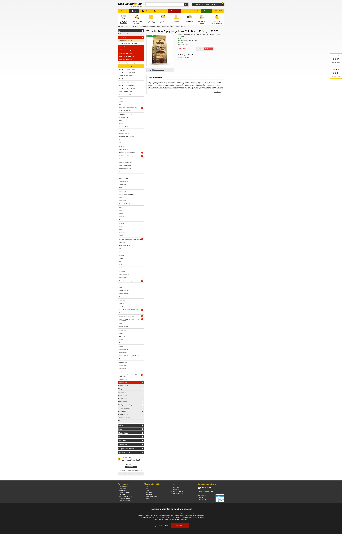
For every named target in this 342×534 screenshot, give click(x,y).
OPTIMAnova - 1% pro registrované (128, 309)
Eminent (121, 213)
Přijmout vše (179, 525)
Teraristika (122, 441)
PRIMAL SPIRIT (123, 327)
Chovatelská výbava (178, 493)
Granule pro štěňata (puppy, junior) (151, 26)
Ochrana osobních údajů (125, 498)
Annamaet (122, 130)
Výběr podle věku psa (124, 46)
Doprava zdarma (137, 21)
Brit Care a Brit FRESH (125, 168)
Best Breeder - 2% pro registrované (128, 155)
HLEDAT (186, 4)
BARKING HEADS (124, 149)
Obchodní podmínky (124, 492)
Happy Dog (122, 242)
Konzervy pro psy (122, 398)
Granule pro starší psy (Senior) (127, 72)
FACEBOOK (202, 497)
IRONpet (121, 255)
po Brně (202, 23)
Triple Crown (122, 368)
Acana (121, 101)
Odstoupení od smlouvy (125, 500)
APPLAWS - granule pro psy (126, 136)
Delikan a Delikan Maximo (126, 204)
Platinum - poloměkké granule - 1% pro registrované (129, 320)
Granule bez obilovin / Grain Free (127, 82)
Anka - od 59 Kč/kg (124, 127)
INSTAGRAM (202, 499)
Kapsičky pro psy (122, 395)
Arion (120, 143)
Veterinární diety (122, 382)
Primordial (121, 333)
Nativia (121, 287)
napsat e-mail (130, 466)
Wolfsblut (121, 371)
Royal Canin (122, 359)
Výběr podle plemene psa (125, 59)
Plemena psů (176, 489)
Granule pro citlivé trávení (126, 79)
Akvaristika (122, 445)
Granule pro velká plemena (126, 75)
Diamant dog (122, 200)
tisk (150, 70)
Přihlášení (197, 4)
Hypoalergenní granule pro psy (127, 62)
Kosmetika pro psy (123, 414)
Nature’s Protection (124, 293)
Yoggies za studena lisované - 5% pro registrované (129, 375)
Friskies (121, 229)
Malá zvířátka (123, 433)
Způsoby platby (123, 490)
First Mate (122, 223)
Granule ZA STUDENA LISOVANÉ (128, 43)
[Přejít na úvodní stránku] (130, 5)
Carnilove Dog (122, 184)
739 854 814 (123, 23)
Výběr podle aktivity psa (125, 53)
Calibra (121, 175)
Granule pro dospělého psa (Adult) (128, 69)
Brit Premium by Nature (125, 165)
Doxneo (121, 210)
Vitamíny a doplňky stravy (125, 405)
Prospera (121, 343)
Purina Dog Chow (123, 349)
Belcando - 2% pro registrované (127, 152)
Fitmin (120, 226)
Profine (121, 339)
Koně (120, 429)
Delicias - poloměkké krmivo (126, 194)
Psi (130, 26)
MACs (120, 268)
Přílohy (120, 389)
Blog (173, 484)
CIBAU (121, 188)
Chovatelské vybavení (124, 408)
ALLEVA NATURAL (124, 117)
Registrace (206, 4)
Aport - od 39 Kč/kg (124, 133)
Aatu (120, 98)
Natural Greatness (124, 290)
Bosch (121, 159)
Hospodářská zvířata (126, 448)
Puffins (121, 346)
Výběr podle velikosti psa (125, 50)
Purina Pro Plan (123, 352)
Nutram (121, 297)
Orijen (120, 313)
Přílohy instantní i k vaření (126, 91)
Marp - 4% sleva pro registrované (127, 281)
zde (186, 519)
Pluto (120, 323)
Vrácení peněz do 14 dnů (125, 496)
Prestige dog (122, 330)
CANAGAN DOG (123, 181)
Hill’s (120, 248)
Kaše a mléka (121, 392)
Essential (121, 216)
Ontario (121, 306)
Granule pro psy (137, 26)
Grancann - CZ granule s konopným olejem (130, 239)
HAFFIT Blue (122, 236)
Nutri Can (121, 303)
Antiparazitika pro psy (124, 417)
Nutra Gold (122, 300)
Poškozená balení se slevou (125, 34)
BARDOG (121, 146)
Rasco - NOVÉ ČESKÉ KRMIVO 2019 (129, 355)
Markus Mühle (123, 277)
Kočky (120, 425)
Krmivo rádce (176, 487)
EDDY (120, 207)
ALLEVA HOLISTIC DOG (125, 114)
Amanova (121, 123)
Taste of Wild (122, 365)
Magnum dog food (124, 274)
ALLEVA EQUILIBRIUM (125, 111)
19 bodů (187, 44)
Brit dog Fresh (123, 172)
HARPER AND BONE (124, 245)
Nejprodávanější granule (125, 40)
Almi (120, 120)
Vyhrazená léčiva (124, 452)
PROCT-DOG (122, 336)
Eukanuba (121, 220)
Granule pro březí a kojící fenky (127, 88)
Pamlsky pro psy (122, 401)
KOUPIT (208, 48)
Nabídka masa (123, 379)
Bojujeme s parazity (178, 491)
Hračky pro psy (122, 411)
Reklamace (122, 494)
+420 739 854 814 (131, 464)
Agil (120, 104)
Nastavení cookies (163, 525)
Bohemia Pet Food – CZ (125, 162)
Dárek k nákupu (122, 421)
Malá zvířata (149, 492)
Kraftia (121, 264)
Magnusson (122, 271)
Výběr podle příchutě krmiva (126, 56)
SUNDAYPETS (123, 362)
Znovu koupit (216, 21)
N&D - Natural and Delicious (126, 284)
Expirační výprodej (123, 385)
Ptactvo (121, 437)
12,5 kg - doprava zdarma (184, 58)
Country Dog (122, 191)
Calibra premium (123, 178)
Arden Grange (122, 139)
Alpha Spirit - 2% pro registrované (128, 107)
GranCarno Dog (123, 232)
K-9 (120, 261)
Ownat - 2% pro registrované (126, 316)
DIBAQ (121, 197)
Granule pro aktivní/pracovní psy (127, 85)
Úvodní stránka (124, 26)
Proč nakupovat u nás (124, 486)
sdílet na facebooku (159, 70)
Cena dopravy (122, 488)
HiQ (120, 252)
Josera (121, 258)
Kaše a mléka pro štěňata (126, 95)
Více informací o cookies (172, 515)
